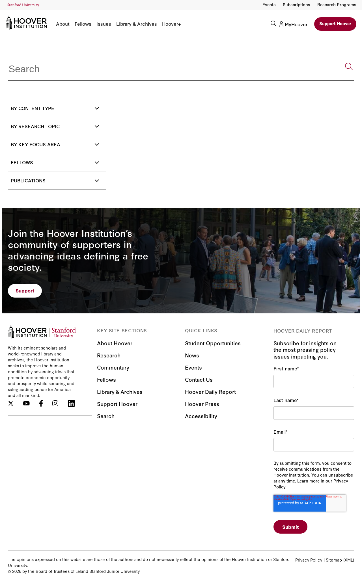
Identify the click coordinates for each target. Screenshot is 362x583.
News (192, 355)
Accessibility (201, 416)
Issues (103, 23)
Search (106, 416)
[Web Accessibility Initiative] (23, 5)
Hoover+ (171, 23)
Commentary (113, 367)
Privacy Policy (308, 560)
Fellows (83, 23)
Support (25, 290)
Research (108, 355)
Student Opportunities (213, 343)
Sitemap (334, 560)
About (63, 23)
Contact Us (199, 379)
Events (269, 4)
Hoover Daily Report (210, 391)
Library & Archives (136, 23)
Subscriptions (296, 4)
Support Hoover (335, 23)
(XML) (348, 560)
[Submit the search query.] (349, 66)
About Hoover (114, 343)
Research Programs (336, 4)
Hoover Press (202, 403)
